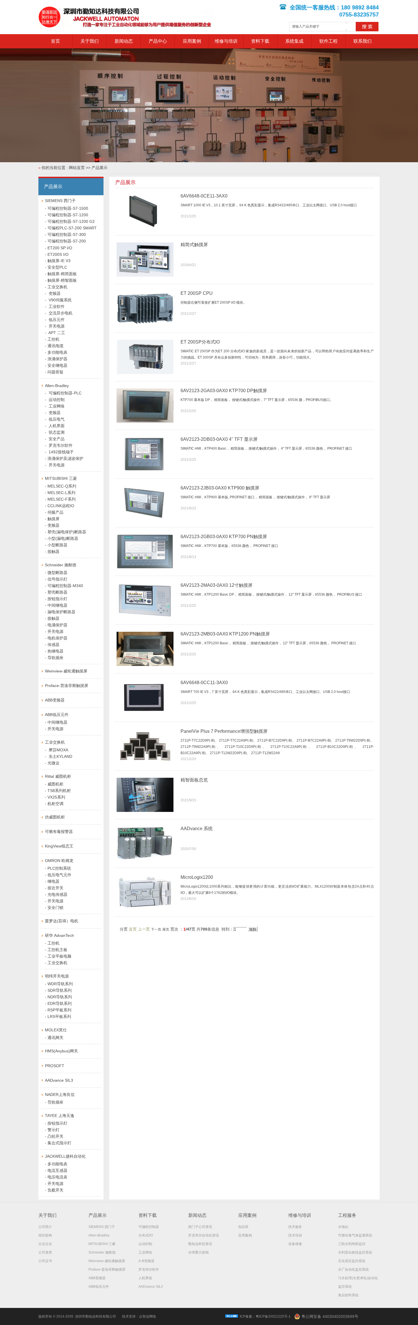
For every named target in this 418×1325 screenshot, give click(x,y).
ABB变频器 (55, 700)
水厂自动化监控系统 (353, 1269)
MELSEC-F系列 (61, 499)
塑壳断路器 (57, 592)
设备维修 (295, 1244)
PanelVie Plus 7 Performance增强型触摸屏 (224, 731)
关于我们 (89, 41)
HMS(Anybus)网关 (61, 1051)
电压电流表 (57, 1177)
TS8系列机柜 (59, 790)
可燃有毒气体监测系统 (355, 1235)
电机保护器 (57, 638)
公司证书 (45, 1261)
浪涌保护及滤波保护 (65, 458)
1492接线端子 (60, 452)
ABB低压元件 (57, 714)
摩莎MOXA (57, 750)
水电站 (343, 1227)
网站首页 (77, 167)
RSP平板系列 (59, 1010)
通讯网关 (55, 1037)
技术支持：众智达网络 (139, 1316)
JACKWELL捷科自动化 (65, 1156)
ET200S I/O (58, 254)
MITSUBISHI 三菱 (61, 478)
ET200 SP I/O (59, 248)
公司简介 (45, 1227)
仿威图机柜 (55, 817)
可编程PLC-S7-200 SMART (72, 228)
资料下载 (260, 41)
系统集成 (294, 41)
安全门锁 (55, 907)
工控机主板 (57, 949)
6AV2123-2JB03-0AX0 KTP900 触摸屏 (220, 487)
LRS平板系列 (59, 1016)
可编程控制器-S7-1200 (67, 215)
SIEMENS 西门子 (60, 200)
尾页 (165, 929)
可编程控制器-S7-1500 (67, 208)
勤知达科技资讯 (200, 1244)
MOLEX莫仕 (56, 1030)
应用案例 (192, 41)
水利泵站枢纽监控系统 (355, 1252)
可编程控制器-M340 (65, 585)
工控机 (53, 339)
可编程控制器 (148, 1227)
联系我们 (362, 41)
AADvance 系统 (197, 828)
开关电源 (56, 326)
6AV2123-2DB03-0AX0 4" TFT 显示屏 (219, 439)
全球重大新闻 (198, 1252)
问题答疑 (55, 372)
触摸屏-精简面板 (62, 273)
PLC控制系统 (59, 868)
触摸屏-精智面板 (62, 280)
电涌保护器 (57, 625)
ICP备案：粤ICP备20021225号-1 (265, 1316)
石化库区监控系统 (351, 1261)
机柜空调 (55, 803)
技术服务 (295, 1227)
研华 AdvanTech (59, 935)
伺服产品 (55, 512)
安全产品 (56, 439)
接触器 (53, 551)
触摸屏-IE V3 (59, 260)
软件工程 (328, 41)
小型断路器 (57, 545)
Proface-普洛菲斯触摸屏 (66, 685)
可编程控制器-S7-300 (66, 234)
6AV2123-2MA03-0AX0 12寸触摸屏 (217, 585)
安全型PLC (57, 267)
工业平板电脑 (59, 956)
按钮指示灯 (57, 598)
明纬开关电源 (57, 976)
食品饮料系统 (348, 1295)
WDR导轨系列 (60, 984)
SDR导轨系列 (59, 990)
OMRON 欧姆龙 (59, 860)
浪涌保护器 (57, 359)
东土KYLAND (59, 756)
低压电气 (56, 419)
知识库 (243, 1227)
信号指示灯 (57, 579)
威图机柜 (55, 784)
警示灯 (53, 1130)
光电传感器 (57, 894)
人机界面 (56, 425)
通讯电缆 (55, 345)
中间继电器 (57, 605)
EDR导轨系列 (59, 1003)
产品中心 (158, 41)
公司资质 (45, 1252)
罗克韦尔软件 (60, 445)
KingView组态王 (59, 846)
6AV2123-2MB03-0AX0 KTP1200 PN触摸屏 (225, 633)
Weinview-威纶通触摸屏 (66, 671)
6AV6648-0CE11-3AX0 (204, 196)
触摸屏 (53, 519)
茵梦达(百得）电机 (61, 921)
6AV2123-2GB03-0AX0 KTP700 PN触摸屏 (224, 536)
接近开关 (55, 888)
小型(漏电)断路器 (62, 538)
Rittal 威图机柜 (58, 776)
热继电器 (55, 651)
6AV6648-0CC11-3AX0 (204, 682)
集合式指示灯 (59, 1143)
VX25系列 (56, 797)
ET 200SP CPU (197, 293)
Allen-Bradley (57, 385)
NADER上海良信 (60, 1094)
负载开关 (55, 1190)
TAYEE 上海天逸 (59, 1115)
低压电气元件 (59, 875)
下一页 (156, 929)
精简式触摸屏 (194, 244)
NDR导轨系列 (59, 997)
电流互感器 (57, 1170)
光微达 (53, 763)
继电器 (53, 881)
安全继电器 (57, 365)
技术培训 (295, 1235)
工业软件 (56, 306)
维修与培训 (226, 41)
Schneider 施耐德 (60, 565)
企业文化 (45, 1244)
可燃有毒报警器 (59, 831)
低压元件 (56, 319)
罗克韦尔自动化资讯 (203, 1235)
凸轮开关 (55, 1136)
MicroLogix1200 (197, 877)
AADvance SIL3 (59, 1080)
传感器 (53, 644)
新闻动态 (124, 41)
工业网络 (56, 406)
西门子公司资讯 (200, 1227)
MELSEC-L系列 (61, 492)
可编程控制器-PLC (64, 393)
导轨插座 (55, 657)
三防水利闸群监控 (351, 1244)
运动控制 (56, 399)
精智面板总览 (194, 779)
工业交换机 (57, 287)
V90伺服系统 (59, 300)
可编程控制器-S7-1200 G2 (71, 221)
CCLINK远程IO (60, 505)
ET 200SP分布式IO (200, 342)
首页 (55, 41)
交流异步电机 (60, 313)
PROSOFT (54, 1065)
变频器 (54, 293)
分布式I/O (145, 1235)
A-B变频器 (146, 1261)
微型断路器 (57, 572)
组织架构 (45, 1235)
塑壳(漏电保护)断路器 (66, 532)
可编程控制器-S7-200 (66, 241)
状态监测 (56, 432)
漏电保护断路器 (61, 612)
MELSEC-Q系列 (61, 486)
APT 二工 (56, 332)
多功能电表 (57, 352)
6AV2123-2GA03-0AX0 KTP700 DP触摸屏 (224, 390)
